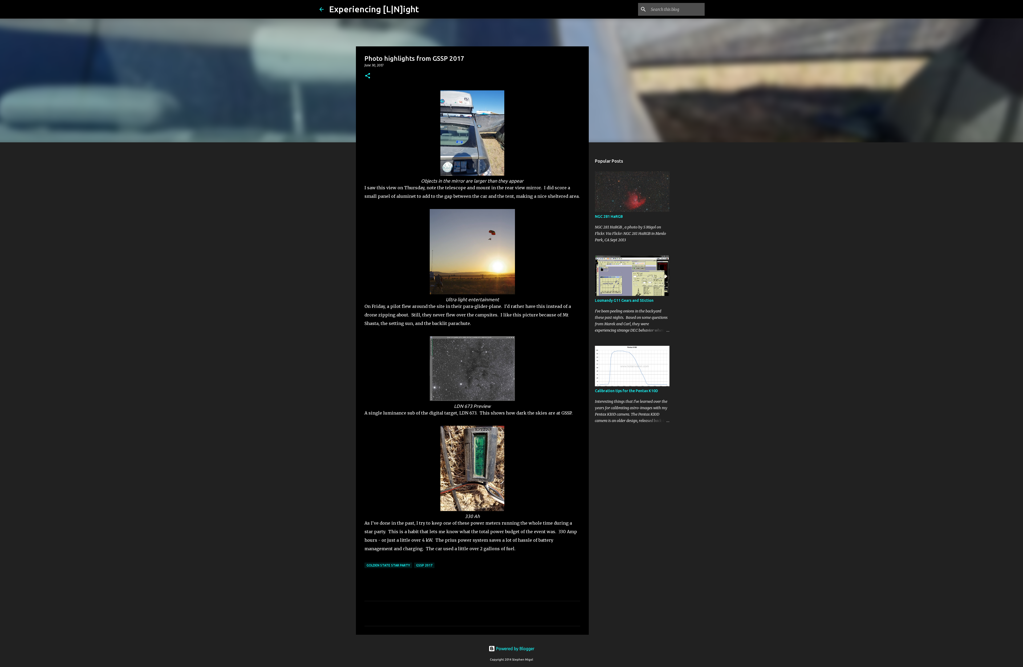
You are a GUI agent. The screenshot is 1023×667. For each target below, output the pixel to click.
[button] (367, 76)
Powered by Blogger (514, 648)
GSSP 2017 (424, 565)
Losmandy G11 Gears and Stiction (624, 300)
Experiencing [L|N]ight (374, 9)
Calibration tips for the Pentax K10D (626, 391)
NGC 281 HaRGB (609, 216)
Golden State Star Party (388, 565)
